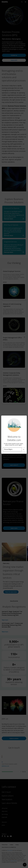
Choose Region (8, 449)
